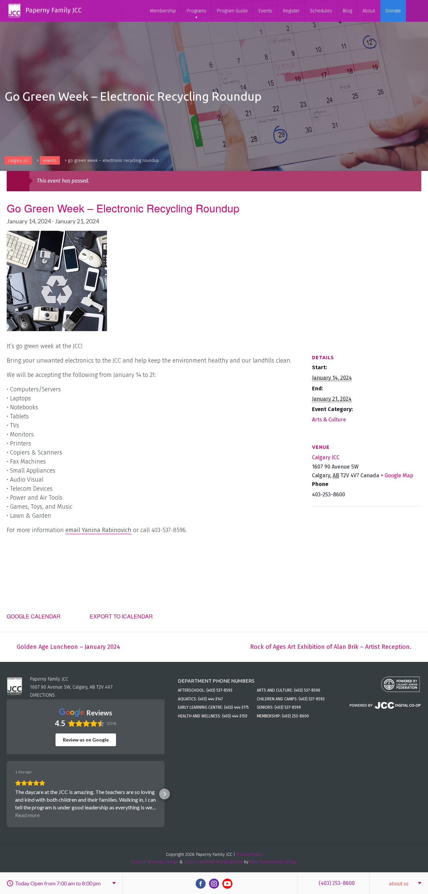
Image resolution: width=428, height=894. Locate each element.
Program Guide (232, 11)
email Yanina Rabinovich (98, 530)
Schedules (321, 11)
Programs (196, 11)
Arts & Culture (329, 419)
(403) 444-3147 (210, 699)
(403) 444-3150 (234, 716)
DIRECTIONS (42, 695)
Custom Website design (154, 861)
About (368, 11)
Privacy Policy (249, 854)
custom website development (213, 861)
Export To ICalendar (121, 616)
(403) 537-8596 (307, 690)
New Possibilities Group (273, 861)
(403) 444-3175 (236, 707)
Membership (163, 11)
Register (291, 11)
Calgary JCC (18, 160)
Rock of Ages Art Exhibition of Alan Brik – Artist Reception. (330, 647)
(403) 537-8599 (288, 707)
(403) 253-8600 (337, 883)
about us (399, 883)
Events (265, 11)
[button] (6, 794)
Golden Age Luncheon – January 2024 (68, 647)
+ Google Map (397, 475)
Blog (347, 11)
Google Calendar (34, 616)
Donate (393, 11)
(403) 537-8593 (219, 690)
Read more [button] (27, 815)
